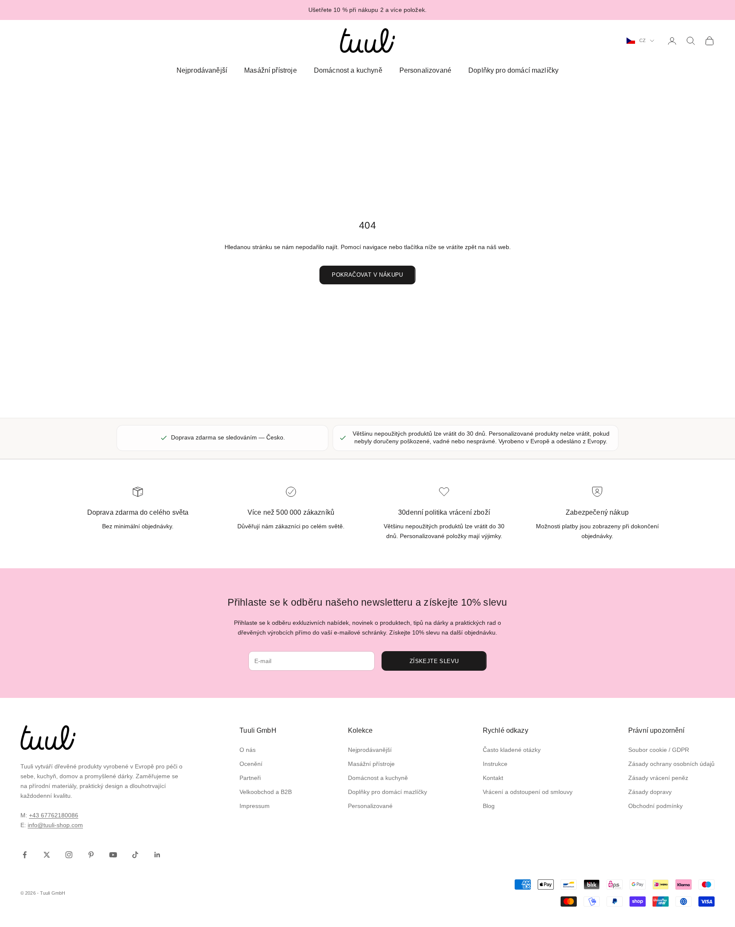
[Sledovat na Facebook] (24, 854)
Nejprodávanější (202, 70)
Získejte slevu (434, 661)
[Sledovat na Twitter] (47, 854)
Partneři (250, 777)
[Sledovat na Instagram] (69, 854)
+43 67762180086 (53, 815)
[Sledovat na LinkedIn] (157, 854)
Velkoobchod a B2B (265, 791)
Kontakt (493, 777)
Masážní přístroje (270, 70)
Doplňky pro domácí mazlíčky (513, 70)
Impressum (254, 805)
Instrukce (495, 763)
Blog (489, 805)
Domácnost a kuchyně (348, 70)
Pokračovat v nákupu (367, 275)
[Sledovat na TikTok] (135, 854)
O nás (247, 749)
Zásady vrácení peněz (658, 777)
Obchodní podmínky (655, 805)
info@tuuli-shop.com (55, 825)
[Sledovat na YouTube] (113, 854)
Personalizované (425, 70)
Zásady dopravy (650, 791)
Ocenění (250, 763)
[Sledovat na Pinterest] (91, 854)
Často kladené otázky (512, 749)
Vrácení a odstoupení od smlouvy (528, 791)
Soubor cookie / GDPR (658, 749)
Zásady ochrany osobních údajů (671, 763)
